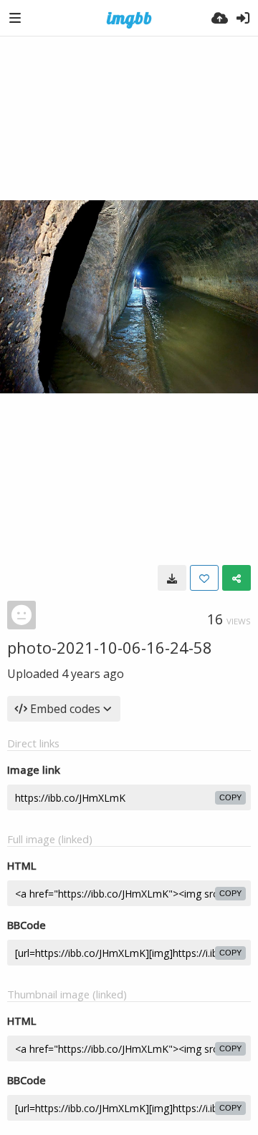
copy (230, 797)
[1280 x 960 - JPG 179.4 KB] (172, 578)
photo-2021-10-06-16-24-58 (109, 647)
